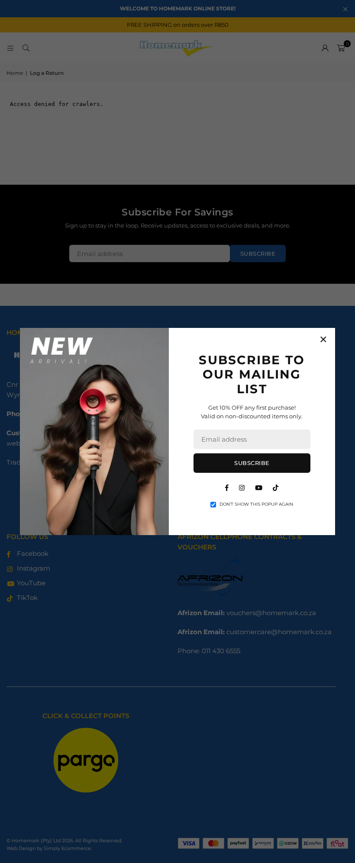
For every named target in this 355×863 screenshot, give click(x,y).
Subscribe (252, 462)
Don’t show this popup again (256, 504)
